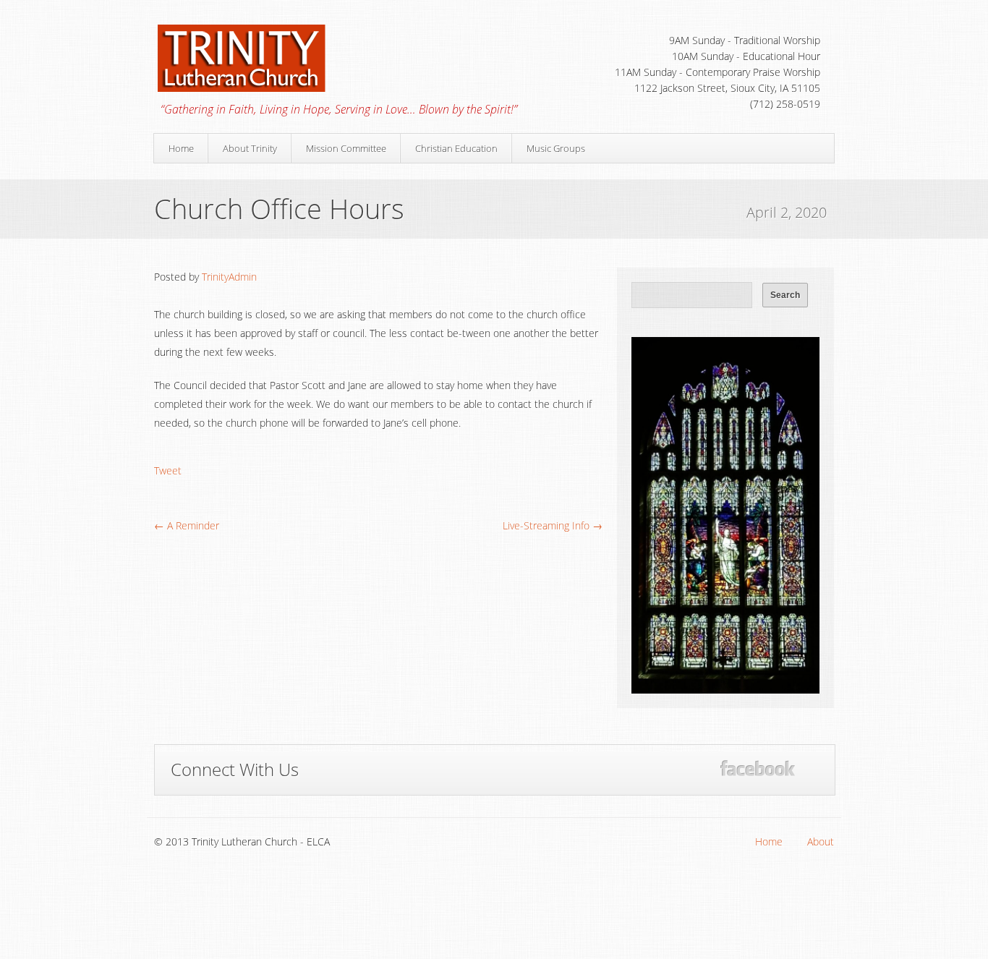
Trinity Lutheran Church (279, 57)
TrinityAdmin (229, 277)
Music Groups (556, 148)
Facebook (757, 768)
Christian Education (456, 148)
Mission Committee (346, 148)
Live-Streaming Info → (552, 525)
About (820, 841)
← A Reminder (186, 525)
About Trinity (250, 148)
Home (181, 148)
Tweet (168, 470)
